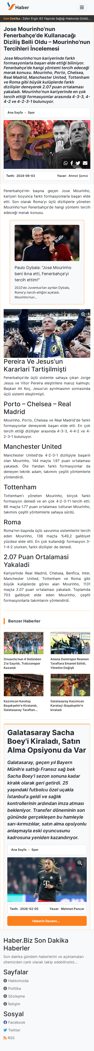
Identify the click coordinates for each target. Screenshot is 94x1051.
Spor (31, 112)
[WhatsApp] (66, 163)
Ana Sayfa (15, 112)
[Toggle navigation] (82, 7)
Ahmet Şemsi (78, 176)
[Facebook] (71, 163)
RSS (11, 1038)
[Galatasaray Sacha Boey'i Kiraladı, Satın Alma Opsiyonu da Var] (47, 879)
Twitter (13, 1030)
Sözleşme (16, 996)
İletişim (13, 1004)
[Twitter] (78, 163)
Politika (14, 988)
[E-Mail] (85, 163)
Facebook (16, 1022)
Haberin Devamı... (46, 921)
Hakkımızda (18, 980)
